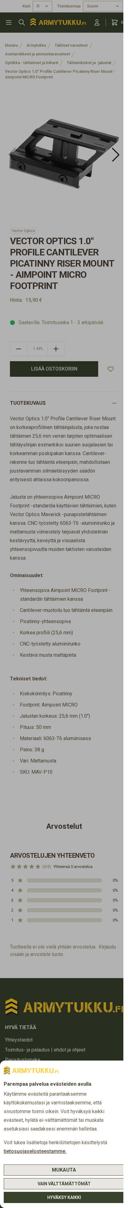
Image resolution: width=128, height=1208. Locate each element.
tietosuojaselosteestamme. (35, 1151)
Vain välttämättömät (64, 1183)
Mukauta (64, 1170)
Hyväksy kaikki (64, 1197)
